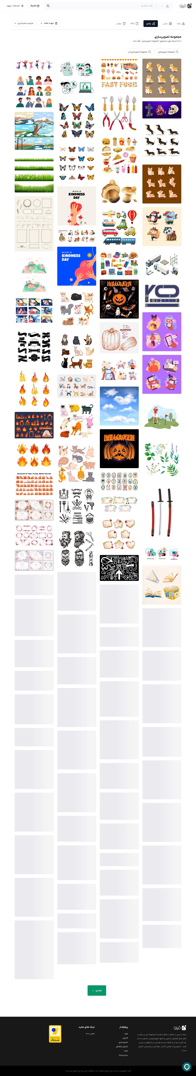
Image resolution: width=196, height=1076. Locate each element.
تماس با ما (90, 1033)
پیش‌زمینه (123, 1055)
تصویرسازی (123, 1042)
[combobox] (165, 6)
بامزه (126, 1050)
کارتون (125, 1038)
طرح (126, 1033)
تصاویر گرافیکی (122, 1046)
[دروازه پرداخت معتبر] (49, 1034)
